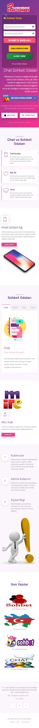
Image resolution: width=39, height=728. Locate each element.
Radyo (15, 307)
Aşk (24, 307)
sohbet (21, 699)
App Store (11, 115)
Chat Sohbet (25, 722)
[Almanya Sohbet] (20, 621)
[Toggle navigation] (6, 15)
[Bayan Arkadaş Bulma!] (20, 661)
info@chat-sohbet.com (19, 696)
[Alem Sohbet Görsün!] (20, 600)
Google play (30, 115)
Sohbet (12, 722)
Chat (6, 307)
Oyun (33, 307)
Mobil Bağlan (9, 244)
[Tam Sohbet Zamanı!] (20, 641)
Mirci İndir (8, 434)
